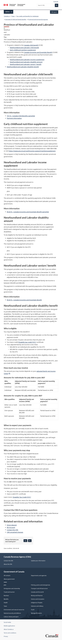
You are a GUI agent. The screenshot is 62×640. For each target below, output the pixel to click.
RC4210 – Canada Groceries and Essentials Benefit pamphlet (28, 212)
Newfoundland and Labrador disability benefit (23, 67)
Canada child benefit (31, 45)
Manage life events (36, 613)
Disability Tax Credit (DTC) (22, 497)
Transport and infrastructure (39, 588)
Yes (25, 540)
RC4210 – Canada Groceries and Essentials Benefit (24, 300)
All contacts (7, 575)
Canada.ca (7, 16)
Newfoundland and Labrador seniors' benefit (25, 64)
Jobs (5, 585)
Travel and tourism (9, 592)
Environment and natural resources (14, 609)
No (30, 540)
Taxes (13, 16)
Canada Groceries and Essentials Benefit (38, 52)
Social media (7, 622)
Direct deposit (12, 525)
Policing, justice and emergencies (40, 585)
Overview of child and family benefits (15, 19)
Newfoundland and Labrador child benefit (24, 48)
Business (6, 595)
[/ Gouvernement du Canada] (14, 4)
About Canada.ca (8, 629)
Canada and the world (37, 592)
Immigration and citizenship (12, 588)
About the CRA (8, 564)
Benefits (6, 599)
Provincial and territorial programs (38, 19)
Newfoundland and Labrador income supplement (27, 60)
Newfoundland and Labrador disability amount (26, 62)
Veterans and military (37, 606)
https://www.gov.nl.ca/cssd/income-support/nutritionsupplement (32, 151)
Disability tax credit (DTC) (27, 342)
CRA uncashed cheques (15, 532)
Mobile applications (9, 626)
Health (6, 602)
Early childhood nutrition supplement (23, 50)
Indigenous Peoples (36, 602)
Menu (7, 12)
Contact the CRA (12, 530)
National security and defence (12, 613)
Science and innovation (37, 599)
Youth (32, 609)
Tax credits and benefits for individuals (27, 16)
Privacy (6, 636)
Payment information (14, 118)
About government (9, 579)
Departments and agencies (38, 575)
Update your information (38, 561)
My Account (11, 527)
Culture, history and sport (11, 617)
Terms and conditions (10, 633)
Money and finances (37, 595)
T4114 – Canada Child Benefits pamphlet (21, 116)
